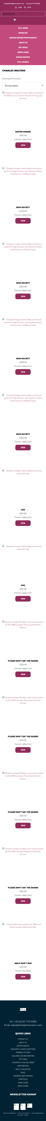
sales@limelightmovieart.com (14, 3)
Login (20, 7)
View (23, 145)
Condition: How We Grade (23, 1062)
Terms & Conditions (9, 1113)
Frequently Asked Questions (23, 1049)
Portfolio (23, 1079)
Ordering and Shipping (23, 1076)
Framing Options (23, 1052)
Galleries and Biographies (23, 1056)
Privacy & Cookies (23, 1113)
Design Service (23, 1046)
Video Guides (23, 1086)
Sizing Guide (23, 1082)
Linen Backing (23, 1066)
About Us (23, 1042)
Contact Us (23, 1039)
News (23, 1072)
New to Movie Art (23, 1069)
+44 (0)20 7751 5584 (33, 3)
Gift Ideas (23, 1059)
